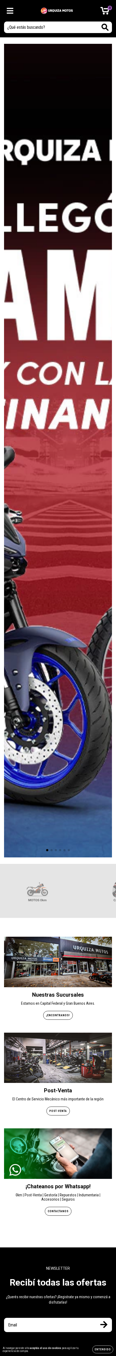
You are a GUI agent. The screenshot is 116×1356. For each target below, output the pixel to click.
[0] (104, 12)
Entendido (103, 1349)
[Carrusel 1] (58, 450)
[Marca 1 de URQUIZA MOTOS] (37, 891)
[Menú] (10, 11)
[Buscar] (105, 27)
